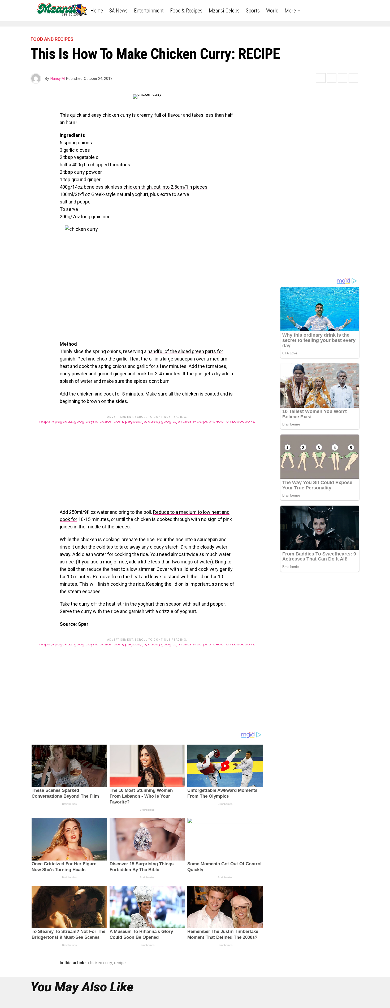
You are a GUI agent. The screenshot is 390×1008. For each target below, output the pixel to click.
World (272, 10)
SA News (118, 10)
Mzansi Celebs (224, 10)
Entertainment (149, 10)
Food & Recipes (186, 10)
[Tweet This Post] (331, 78)
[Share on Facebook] (321, 78)
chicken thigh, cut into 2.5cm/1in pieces (165, 187)
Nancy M (57, 78)
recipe (120, 963)
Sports (253, 10)
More (290, 10)
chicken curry (100, 963)
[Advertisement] (147, 458)
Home (96, 10)
